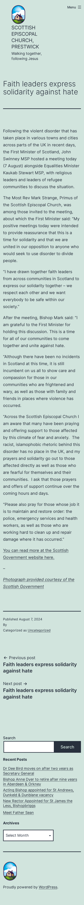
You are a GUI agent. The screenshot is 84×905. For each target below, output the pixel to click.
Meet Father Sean (18, 812)
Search (9, 738)
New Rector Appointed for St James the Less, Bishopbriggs (37, 803)
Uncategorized (39, 630)
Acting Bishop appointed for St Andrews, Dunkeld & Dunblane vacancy (38, 792)
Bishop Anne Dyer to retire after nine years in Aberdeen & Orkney (40, 781)
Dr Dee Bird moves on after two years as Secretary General (38, 770)
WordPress (48, 887)
